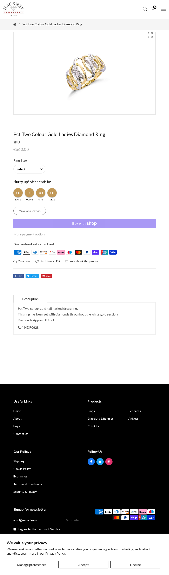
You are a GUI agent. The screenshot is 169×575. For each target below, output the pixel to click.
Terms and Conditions (27, 484)
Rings (91, 411)
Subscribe (72, 520)
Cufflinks (93, 426)
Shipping (19, 461)
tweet (34, 275)
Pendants (134, 411)
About (17, 418)
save (48, 275)
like (20, 275)
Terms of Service (48, 529)
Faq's (16, 426)
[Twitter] (100, 461)
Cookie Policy (22, 468)
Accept (83, 565)
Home (17, 411)
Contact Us (20, 433)
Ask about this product (84, 261)
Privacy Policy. (55, 553)
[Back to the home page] (14, 24)
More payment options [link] (29, 234)
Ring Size (20, 160)
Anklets (133, 418)
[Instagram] (109, 461)
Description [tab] (30, 299)
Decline (135, 565)
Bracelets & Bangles (101, 418)
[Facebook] (91, 461)
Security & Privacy (25, 491)
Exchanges (20, 476)
